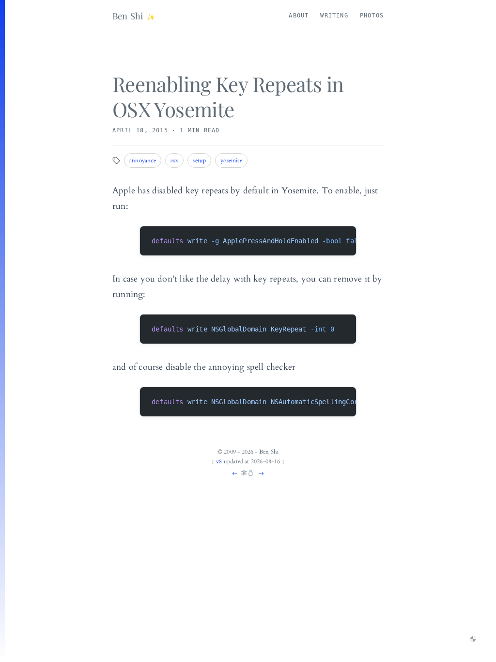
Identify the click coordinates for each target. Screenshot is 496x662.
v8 (219, 461)
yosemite (231, 160)
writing (334, 15)
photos (372, 15)
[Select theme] (472, 638)
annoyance (142, 160)
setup (199, 160)
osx (174, 160)
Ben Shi (127, 16)
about (299, 15)
